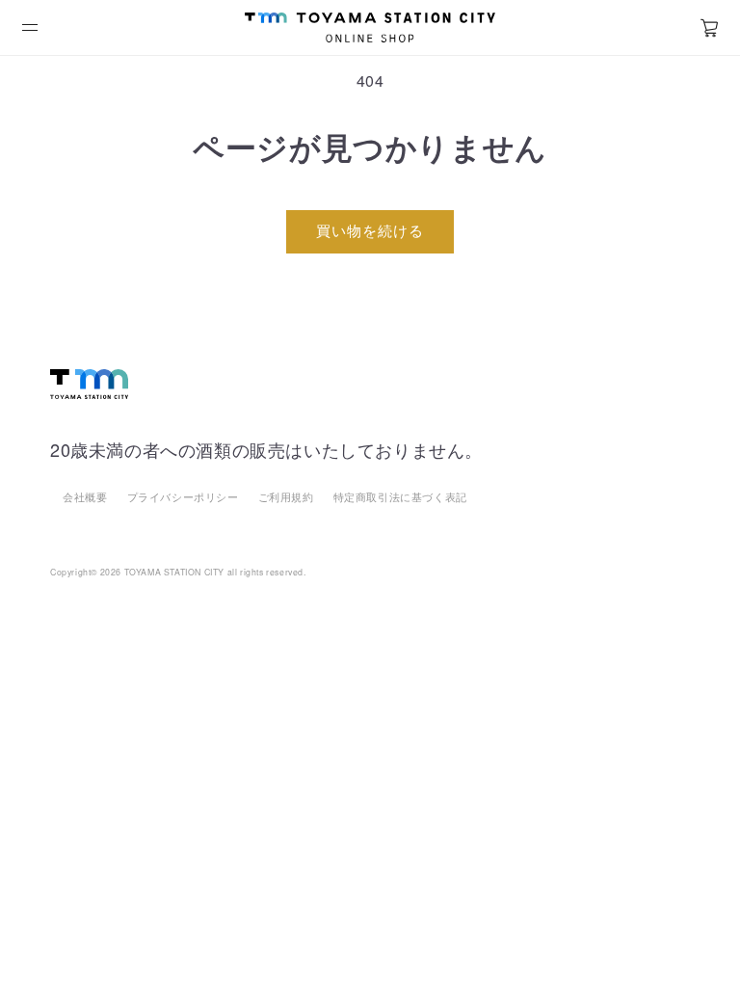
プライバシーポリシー (183, 496)
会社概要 (85, 496)
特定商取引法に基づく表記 (400, 496)
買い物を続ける (370, 230)
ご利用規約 (286, 496)
